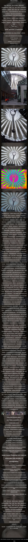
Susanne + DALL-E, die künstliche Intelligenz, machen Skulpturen (14, 477)
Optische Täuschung (13, 234)
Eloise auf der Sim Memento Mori (8, 303)
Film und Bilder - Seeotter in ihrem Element (14, 444)
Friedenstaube (6, 230)
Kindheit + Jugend (15, 18)
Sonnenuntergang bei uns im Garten (13, 339)
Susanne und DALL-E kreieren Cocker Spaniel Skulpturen (14, 472)
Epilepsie (9, 9)
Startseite (3, 526)
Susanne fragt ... (5, 11)
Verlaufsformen (5, 255)
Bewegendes (15, 20)
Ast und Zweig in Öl (11, 318)
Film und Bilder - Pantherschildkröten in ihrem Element (14, 429)
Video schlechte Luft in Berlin (7, 274)
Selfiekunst (23, 373)
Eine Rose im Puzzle (5, 261)
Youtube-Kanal (23, 9)
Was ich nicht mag (22, 20)
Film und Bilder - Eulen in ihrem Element (14, 431)
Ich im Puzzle (20, 234)
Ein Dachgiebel (23, 259)
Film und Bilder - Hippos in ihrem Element (14, 440)
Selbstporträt (12, 219)
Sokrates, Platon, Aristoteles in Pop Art (11, 375)
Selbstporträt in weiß (5, 285)
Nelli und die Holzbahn (21, 253)
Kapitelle (7, 223)
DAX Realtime (21, 306)
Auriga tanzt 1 (10, 293)
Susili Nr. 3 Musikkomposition (7, 388)
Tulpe (9, 255)
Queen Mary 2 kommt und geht (7, 270)
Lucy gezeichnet (6, 219)
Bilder (10, 7)
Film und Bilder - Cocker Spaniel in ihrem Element (14, 436)
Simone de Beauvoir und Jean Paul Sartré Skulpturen (14, 482)
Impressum (9, 22)
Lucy (13, 7)
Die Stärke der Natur (7, 390)
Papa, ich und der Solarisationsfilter (9, 312)
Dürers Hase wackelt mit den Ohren (18, 301)
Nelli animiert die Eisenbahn (20, 268)
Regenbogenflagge (5, 232)
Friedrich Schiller (18, 371)
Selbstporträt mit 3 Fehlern (7, 282)
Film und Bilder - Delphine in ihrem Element (14, 442)
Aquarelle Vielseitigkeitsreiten (13, 327)
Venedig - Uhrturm (6, 356)
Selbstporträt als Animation (8, 238)
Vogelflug (3, 352)
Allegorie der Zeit (22, 335)
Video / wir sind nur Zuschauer (13, 320)
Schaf (22, 230)
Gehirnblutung (23, 7)
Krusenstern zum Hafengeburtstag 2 (13, 289)
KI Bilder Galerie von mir (14, 213)
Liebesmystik (21, 5)
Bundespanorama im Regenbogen (17, 297)
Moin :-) (11, 285)
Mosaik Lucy (14, 217)
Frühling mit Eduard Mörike (18, 394)
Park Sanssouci (5, 234)
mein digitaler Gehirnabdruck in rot (20, 293)
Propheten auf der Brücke (10, 362)
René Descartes (14, 356)
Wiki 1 (21, 217)
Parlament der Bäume (21, 350)
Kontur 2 (17, 219)
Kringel (17, 362)
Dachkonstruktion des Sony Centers (15, 346)
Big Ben (13, 221)
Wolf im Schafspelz (8, 394)
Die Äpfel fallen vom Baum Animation (19, 257)
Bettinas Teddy (19, 255)
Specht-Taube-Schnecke (11, 364)
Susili (5, 5)
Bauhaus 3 (23, 215)
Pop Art (9, 215)
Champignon (15, 226)
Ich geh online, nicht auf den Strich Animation (12, 247)
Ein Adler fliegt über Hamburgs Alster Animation (10, 259)
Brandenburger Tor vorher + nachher (18, 242)
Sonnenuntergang (20, 364)
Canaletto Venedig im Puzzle (15, 261)
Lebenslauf (9, 18)
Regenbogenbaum (11, 236)
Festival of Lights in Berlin (11, 341)
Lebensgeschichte (5, 7)
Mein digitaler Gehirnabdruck (19, 278)
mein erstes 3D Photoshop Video (18, 272)
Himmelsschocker (11, 379)
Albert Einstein (24, 354)
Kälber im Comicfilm (21, 240)
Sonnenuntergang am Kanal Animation (13, 352)
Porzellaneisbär (21, 322)
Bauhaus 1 (13, 215)
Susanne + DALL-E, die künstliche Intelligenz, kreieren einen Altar (14, 484)
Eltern (4, 18)
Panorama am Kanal (6, 242)
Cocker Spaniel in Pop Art (16, 329)
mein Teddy (13, 255)
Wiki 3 (3, 228)
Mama (21, 219)
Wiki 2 (24, 217)
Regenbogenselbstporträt (21, 236)
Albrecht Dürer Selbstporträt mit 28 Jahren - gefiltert (15, 383)
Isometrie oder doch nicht (11, 358)
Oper (16, 223)
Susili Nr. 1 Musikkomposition (7, 386)
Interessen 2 (4, 20)
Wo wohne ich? (16, 274)
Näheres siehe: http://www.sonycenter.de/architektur (14, 35)
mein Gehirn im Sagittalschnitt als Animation (10, 295)
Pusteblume (12, 230)
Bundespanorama (10, 287)
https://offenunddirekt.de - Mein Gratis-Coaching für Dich (14, 15)
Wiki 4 (6, 228)
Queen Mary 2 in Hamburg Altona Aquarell (12, 314)
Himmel (14, 282)
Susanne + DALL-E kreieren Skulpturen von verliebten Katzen (14, 474)
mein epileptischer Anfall (19, 270)
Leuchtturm (9, 221)
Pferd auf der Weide (8, 291)
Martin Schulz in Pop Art (19, 333)
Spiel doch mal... (16, 331)
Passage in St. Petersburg (14, 367)
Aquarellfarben (19, 232)
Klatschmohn (18, 230)
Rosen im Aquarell (20, 263)
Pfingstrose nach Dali (6, 335)
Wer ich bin (9, 5)
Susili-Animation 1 (22, 226)
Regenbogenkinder (9, 278)
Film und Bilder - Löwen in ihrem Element (14, 433)
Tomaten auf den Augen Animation (12, 251)
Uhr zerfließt (21, 362)
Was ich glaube (15, 5)
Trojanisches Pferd (8, 310)
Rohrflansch (5, 226)
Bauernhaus (4, 221)
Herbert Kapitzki (12, 232)
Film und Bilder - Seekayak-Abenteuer (14, 438)
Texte (13, 9)
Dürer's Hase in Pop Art (14, 377)
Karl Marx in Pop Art (10, 333)
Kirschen (10, 226)
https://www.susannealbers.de (16, 13)
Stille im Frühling (15, 402)
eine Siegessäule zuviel (21, 282)
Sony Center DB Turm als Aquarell (19, 310)
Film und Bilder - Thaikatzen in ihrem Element (14, 425)
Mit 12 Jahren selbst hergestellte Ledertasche (17, 228)
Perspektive (12, 223)
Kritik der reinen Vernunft (14, 521)
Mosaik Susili (8, 217)
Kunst (16, 9)
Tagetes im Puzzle (13, 240)
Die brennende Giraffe (16, 354)
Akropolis (18, 221)
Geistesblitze (4, 9)
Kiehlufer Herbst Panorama (11, 263)
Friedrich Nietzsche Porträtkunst (8, 337)
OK (25, 539)
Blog (18, 9)
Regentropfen (15, 306)
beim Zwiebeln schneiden (18, 291)
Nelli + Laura (17, 7)
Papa (24, 219)
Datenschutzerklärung (16, 22)
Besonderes (9, 20)
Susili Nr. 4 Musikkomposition (19, 388)
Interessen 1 (21, 18)
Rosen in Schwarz (14, 335)
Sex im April (16, 287)
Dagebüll (24, 232)
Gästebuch (4, 22)
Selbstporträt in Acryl (13, 322)
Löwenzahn (18, 360)
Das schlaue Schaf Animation (19, 238)
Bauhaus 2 (18, 215)
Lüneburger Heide (18, 337)
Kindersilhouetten (5, 240)
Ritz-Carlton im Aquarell (14, 276)
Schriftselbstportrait (12, 253)
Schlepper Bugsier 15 (7, 280)
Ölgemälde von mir (5, 213)
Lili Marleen (12, 398)
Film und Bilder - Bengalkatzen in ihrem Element (14, 427)
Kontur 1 (3, 217)
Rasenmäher (16, 285)
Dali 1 (18, 217)
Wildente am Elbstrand (14, 249)
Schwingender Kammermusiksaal (18, 280)
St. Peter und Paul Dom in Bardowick (17, 316)
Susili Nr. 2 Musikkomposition (19, 386)
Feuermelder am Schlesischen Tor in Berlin (11, 299)
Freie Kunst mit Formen (10, 371)
